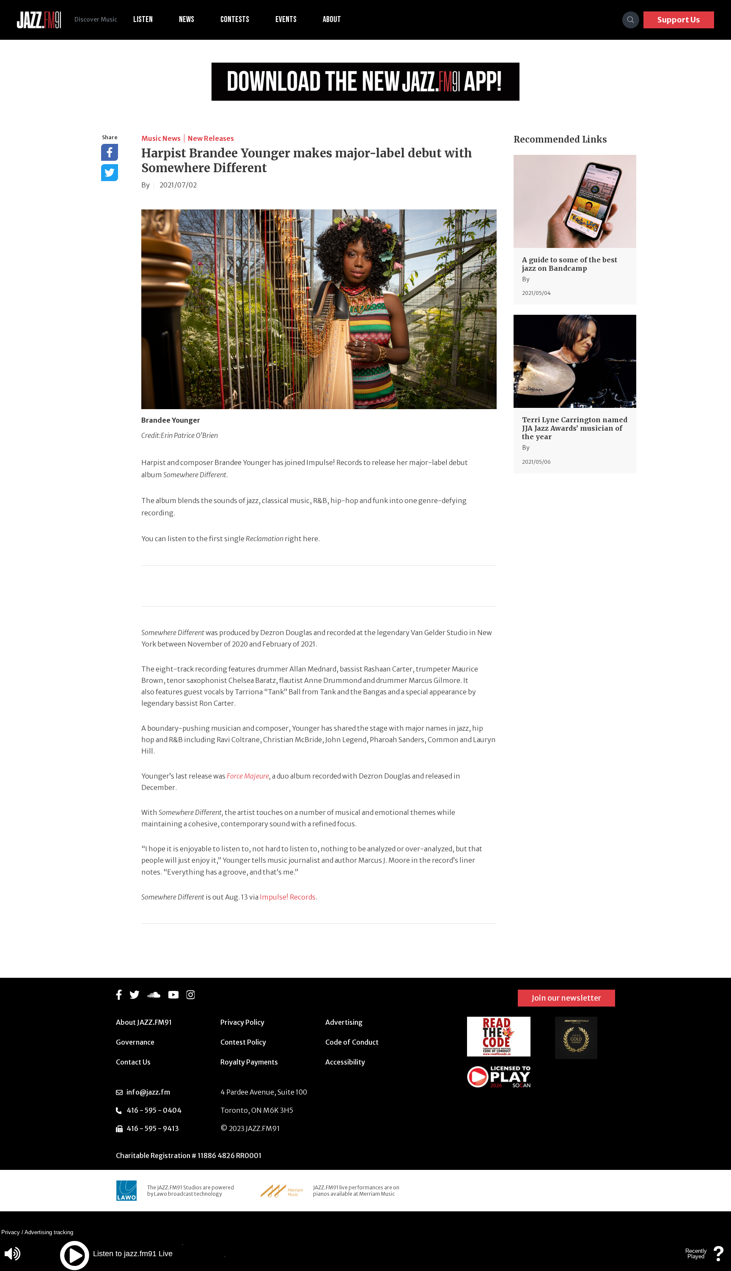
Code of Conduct (352, 1042)
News (186, 19)
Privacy (10, 1232)
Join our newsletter (566, 998)
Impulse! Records (288, 897)
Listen (143, 19)
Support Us (678, 20)
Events (286, 19)
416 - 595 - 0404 (153, 1110)
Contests (234, 19)
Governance (135, 1042)
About (332, 19)
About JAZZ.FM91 (144, 1022)
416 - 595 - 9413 (152, 1128)
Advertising (344, 1022)
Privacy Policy (242, 1022)
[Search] (630, 19)
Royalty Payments (249, 1062)
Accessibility (345, 1062)
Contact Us (133, 1062)
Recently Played (696, 1254)
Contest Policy (243, 1042)
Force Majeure (248, 776)
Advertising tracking (49, 1232)
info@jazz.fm (148, 1092)
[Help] (719, 1257)
